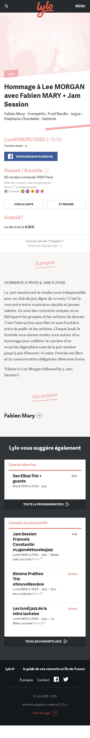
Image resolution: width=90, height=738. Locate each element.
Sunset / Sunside (23, 170)
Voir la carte (23, 204)
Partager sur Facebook (34, 156)
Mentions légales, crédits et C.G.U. (45, 704)
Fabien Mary (19, 415)
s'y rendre (66, 204)
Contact (43, 680)
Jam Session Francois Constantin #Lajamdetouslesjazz (33, 541)
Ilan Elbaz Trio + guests (27, 478)
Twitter (65, 680)
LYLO (45, 9)
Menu (80, 6)
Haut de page (41, 713)
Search (9, 6)
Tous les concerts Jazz (43, 641)
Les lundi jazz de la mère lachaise (30, 610)
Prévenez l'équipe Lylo (44, 243)
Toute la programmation (43, 504)
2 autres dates (13, 146)
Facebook (56, 680)
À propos (26, 680)
